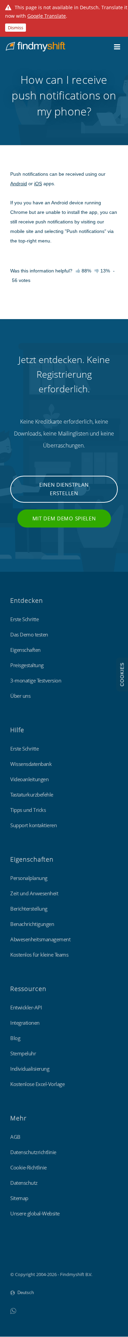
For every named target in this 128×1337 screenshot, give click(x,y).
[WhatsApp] (13, 1311)
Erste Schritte (24, 619)
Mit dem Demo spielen (64, 518)
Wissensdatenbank (31, 763)
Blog (15, 1038)
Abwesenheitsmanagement (40, 939)
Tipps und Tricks (28, 809)
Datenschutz (24, 1182)
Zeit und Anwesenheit (34, 893)
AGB (15, 1136)
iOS (38, 183)
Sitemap (19, 1198)
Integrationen (25, 1022)
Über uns (20, 695)
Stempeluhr (23, 1053)
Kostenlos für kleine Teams (39, 954)
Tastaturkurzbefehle (31, 794)
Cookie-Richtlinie (28, 1167)
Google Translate (46, 16)
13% (104, 270)
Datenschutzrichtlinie (33, 1152)
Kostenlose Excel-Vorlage (37, 1084)
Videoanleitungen (29, 779)
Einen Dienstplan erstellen (64, 489)
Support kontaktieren (33, 825)
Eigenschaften (25, 649)
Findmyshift (22, 1256)
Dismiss (15, 28)
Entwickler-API (26, 1007)
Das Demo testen (29, 634)
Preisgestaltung (27, 665)
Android (18, 183)
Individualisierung (29, 1068)
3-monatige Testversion (35, 680)
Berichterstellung (28, 908)
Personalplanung (28, 878)
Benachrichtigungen (32, 924)
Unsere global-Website (35, 1213)
